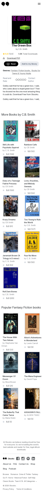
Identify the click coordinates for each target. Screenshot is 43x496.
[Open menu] (39, 3)
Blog (5, 469)
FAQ (15, 464)
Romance (14, 474)
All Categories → (30, 481)
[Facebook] (17, 459)
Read (12, 64)
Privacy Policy (8, 489)
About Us (7, 464)
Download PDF (13, 58)
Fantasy (35, 474)
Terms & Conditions (24, 489)
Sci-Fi (5, 478)
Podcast (12, 469)
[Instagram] (23, 459)
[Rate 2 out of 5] (19, 80)
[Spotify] (28, 459)
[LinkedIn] (33, 459)
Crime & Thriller (25, 474)
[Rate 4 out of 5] (23, 80)
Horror (10, 478)
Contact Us (24, 464)
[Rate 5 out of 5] (25, 80)
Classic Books (8, 481)
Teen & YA (19, 481)
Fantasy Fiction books (21, 70)
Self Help (31, 478)
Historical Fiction (20, 478)
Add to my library (29, 64)
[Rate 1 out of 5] (17, 80)
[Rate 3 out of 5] (21, 80)
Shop (32, 464)
